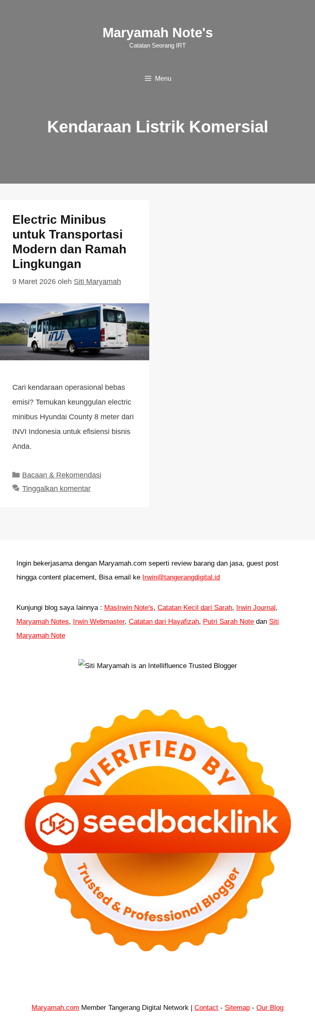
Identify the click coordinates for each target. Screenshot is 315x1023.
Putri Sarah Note (228, 621)
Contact (206, 1008)
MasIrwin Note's (128, 608)
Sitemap (237, 1008)
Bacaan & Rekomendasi (61, 475)
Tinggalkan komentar (56, 488)
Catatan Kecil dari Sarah (195, 608)
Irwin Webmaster (99, 621)
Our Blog (269, 1008)
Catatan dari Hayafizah (164, 621)
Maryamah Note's (158, 32)
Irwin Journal (256, 608)
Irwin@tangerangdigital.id (181, 577)
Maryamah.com (55, 1008)
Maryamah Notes (42, 621)
